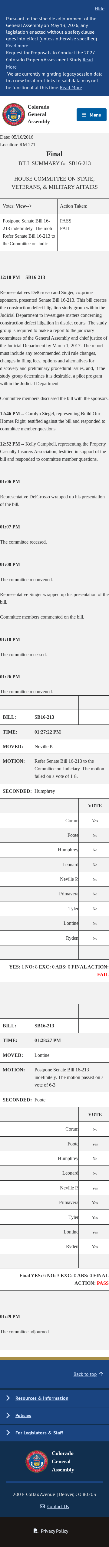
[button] (54, 1398)
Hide (99, 8)
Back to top (85, 1374)
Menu (94, 115)
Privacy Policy (54, 1531)
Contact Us (58, 1506)
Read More (71, 87)
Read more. (17, 45)
